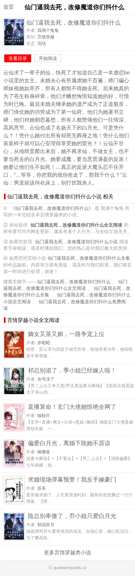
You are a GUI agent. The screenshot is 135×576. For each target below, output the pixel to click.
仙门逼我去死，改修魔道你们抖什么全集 (89, 258)
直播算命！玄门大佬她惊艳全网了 (72, 406)
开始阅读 (48, 58)
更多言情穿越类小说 (67, 552)
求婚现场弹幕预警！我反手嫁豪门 (72, 479)
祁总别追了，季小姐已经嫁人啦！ (72, 370)
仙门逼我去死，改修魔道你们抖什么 (73, 281)
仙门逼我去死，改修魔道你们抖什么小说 (76, 241)
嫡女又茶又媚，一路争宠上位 (66, 333)
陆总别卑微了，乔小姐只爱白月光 (72, 515)
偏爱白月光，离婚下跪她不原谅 (69, 443)
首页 (8, 7)
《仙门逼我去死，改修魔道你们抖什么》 (51, 208)
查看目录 (18, 58)
